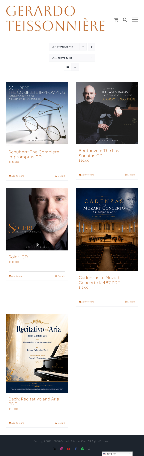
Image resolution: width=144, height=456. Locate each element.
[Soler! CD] (37, 219)
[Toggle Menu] (135, 20)
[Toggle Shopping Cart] (116, 19)
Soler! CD (18, 256)
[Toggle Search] (125, 19)
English (111, 453)
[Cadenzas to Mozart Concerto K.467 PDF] (107, 229)
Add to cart (17, 175)
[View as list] (75, 67)
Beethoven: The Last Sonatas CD (100, 153)
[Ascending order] (91, 47)
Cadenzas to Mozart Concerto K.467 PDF (99, 280)
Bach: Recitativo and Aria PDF (34, 401)
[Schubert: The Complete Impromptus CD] (37, 114)
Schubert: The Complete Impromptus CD (34, 154)
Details (61, 175)
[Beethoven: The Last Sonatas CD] (107, 113)
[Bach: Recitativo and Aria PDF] (37, 353)
